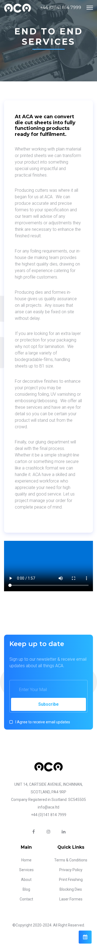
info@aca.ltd (48, 807)
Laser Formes (70, 899)
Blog (26, 889)
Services (26, 870)
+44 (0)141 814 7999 (60, 7)
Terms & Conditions (70, 860)
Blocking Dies (71, 889)
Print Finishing (71, 879)
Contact (26, 899)
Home (26, 860)
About (26, 879)
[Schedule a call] (85, 937)
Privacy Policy (70, 870)
